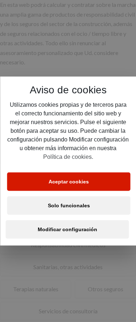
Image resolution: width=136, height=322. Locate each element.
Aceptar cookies (69, 182)
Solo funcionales (69, 205)
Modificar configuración (67, 229)
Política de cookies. (68, 156)
